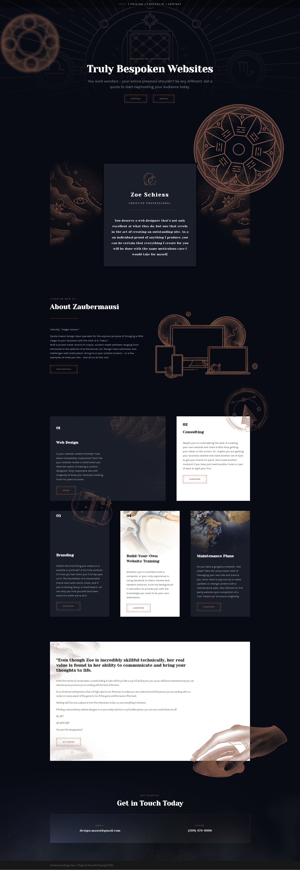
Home (122, 4)
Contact (175, 4)
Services (163, 99)
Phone (200, 825)
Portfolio (155, 4)
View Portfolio (63, 369)
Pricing (136, 4)
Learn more (194, 479)
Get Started (69, 742)
